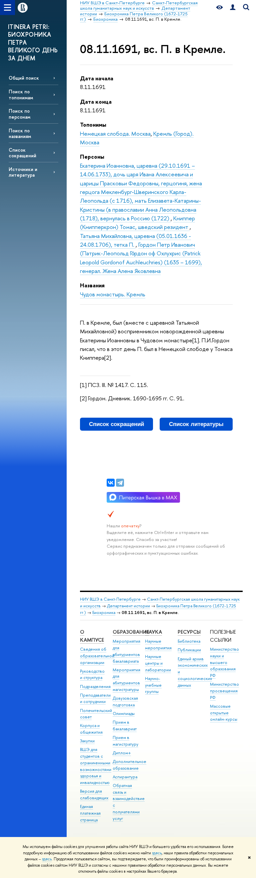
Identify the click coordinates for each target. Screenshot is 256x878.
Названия (92, 285)
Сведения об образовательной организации (97, 655)
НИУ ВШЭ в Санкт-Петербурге (110, 599)
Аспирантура (125, 777)
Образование (131, 631)
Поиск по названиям (20, 133)
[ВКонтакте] (111, 483)
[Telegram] (120, 483)
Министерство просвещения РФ (224, 690)
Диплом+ (122, 753)
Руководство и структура (92, 674)
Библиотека (189, 641)
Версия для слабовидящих (94, 794)
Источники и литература (23, 172)
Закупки (87, 741)
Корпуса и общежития (91, 729)
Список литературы (196, 424)
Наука (153, 631)
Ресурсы (189, 631)
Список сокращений (22, 153)
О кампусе (92, 635)
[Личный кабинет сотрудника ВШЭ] (233, 7)
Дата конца (96, 101)
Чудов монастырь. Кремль (112, 294)
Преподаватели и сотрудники (95, 698)
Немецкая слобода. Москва (115, 133)
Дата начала (96, 78)
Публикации (189, 650)
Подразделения (95, 686)
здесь (157, 853)
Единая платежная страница (90, 813)
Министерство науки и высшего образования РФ (224, 662)
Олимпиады (124, 713)
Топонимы (93, 124)
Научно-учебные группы (153, 685)
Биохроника (103, 612)
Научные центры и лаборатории (158, 663)
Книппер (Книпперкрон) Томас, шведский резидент (137, 222)
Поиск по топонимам (21, 94)
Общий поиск (24, 78)
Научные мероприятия (158, 644)
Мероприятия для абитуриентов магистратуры (126, 679)
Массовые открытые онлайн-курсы (223, 712)
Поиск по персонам (19, 114)
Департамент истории (128, 606)
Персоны (92, 156)
